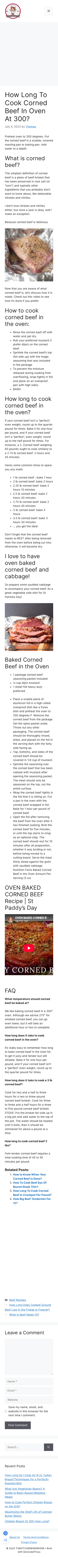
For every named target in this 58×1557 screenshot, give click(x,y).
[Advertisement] (29, 52)
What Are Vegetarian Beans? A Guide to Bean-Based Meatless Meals (25, 1492)
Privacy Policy (29, 1542)
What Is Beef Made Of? (24, 1314)
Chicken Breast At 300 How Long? (27, 1521)
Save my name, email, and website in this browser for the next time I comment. (28, 1411)
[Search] (48, 1447)
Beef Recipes (17, 1300)
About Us (15, 1537)
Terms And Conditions (36, 1537)
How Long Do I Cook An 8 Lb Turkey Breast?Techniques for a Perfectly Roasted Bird (28, 1479)
